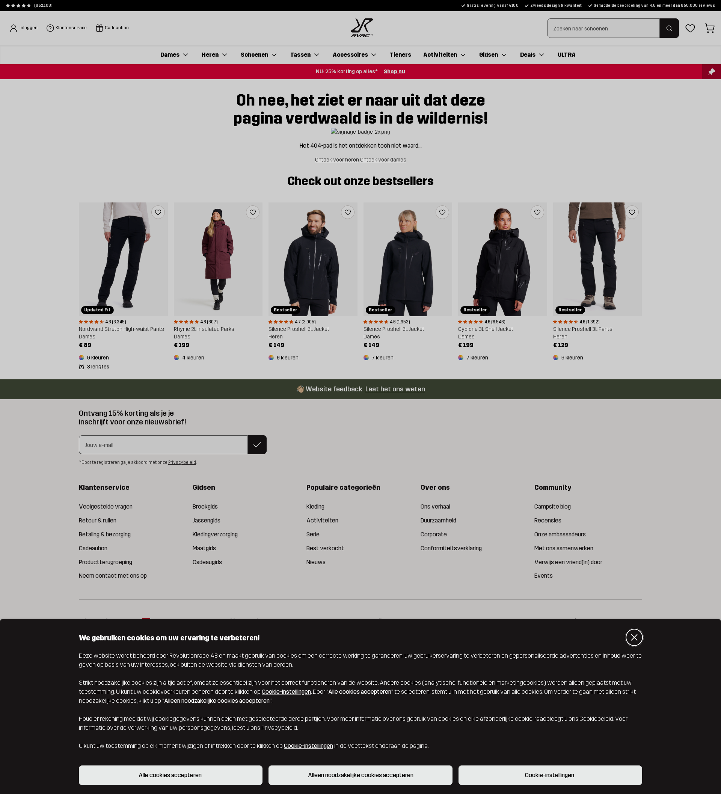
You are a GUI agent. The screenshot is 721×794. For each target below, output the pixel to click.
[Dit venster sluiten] (634, 637)
